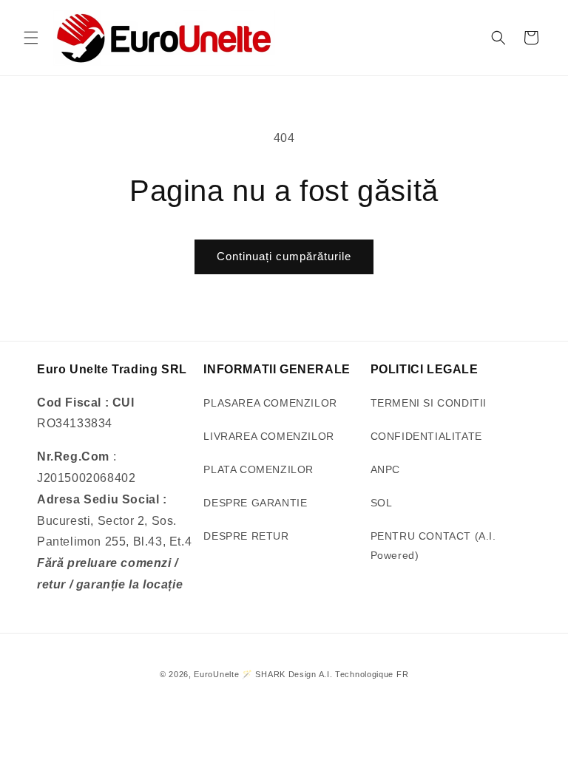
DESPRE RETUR (245, 536)
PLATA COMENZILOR (258, 469)
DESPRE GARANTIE (255, 503)
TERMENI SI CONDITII (429, 403)
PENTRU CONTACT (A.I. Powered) (433, 545)
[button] (31, 37)
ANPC (385, 469)
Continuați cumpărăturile (284, 256)
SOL (382, 503)
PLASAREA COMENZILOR (270, 403)
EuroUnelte (216, 674)
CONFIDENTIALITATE (426, 436)
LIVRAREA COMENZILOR (268, 436)
